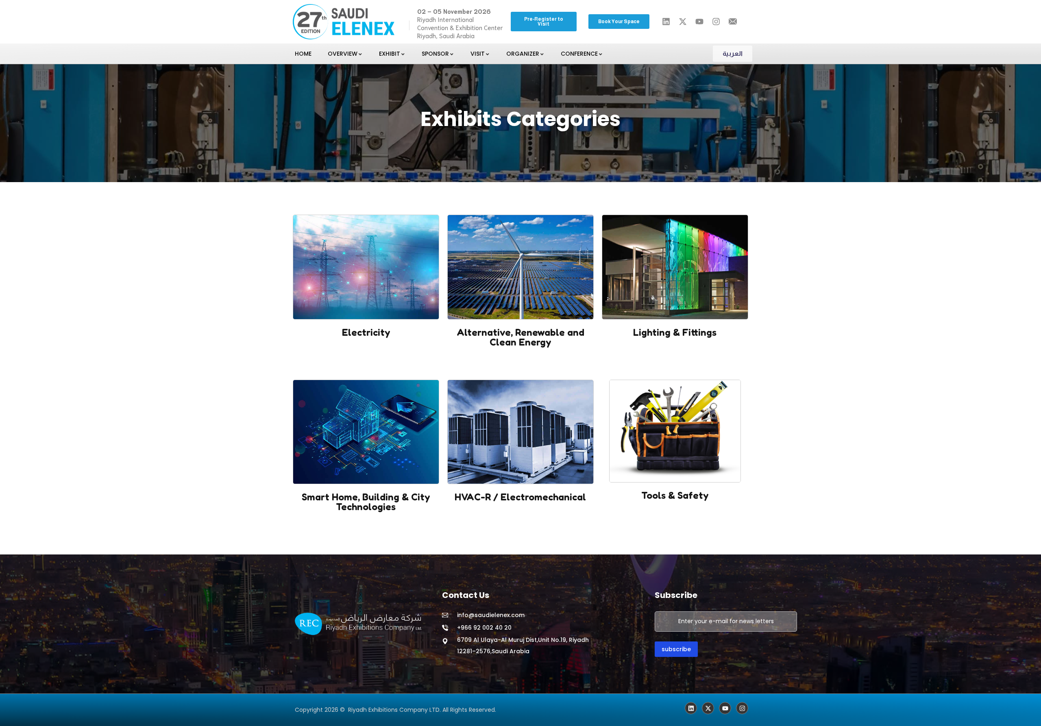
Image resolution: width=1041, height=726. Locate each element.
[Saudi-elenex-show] (708, 708)
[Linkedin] (691, 708)
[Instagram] (742, 708)
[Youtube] (725, 708)
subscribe (676, 649)
